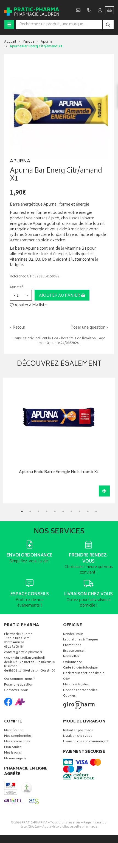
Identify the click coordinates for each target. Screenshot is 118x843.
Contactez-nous (16, 690)
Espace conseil (74, 651)
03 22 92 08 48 (13, 647)
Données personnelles (80, 690)
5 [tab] (55, 511)
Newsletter (71, 656)
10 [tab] (96, 511)
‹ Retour (17, 327)
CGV (66, 679)
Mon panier (12, 747)
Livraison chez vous (77, 736)
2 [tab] (30, 511)
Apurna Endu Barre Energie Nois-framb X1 (59, 472)
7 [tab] (71, 511)
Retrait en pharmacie (78, 731)
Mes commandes (17, 742)
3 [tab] (38, 511)
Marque (28, 42)
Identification (14, 731)
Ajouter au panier (60, 295)
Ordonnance (72, 662)
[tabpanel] (59, 440)
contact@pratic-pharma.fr (23, 653)
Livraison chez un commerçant (85, 742)
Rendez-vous (73, 634)
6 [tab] (63, 511)
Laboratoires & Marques (81, 640)
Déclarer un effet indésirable (83, 673)
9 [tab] (88, 511)
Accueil (10, 42)
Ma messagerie (15, 759)
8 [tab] (79, 511)
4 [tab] (46, 511)
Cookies (69, 696)
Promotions (72, 645)
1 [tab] (22, 511)
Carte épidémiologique (80, 668)
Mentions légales (76, 685)
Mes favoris (12, 753)
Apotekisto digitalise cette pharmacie (69, 827)
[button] (21, 295)
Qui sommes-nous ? (19, 679)
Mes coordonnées (18, 736)
